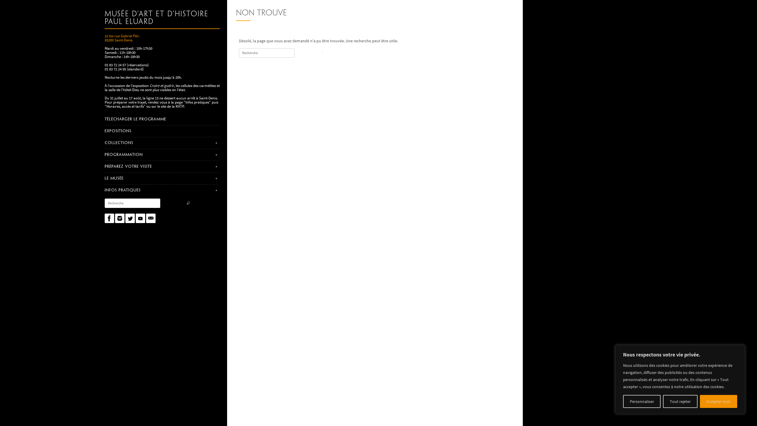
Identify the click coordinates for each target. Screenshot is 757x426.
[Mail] (151, 218)
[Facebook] (109, 218)
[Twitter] (130, 218)
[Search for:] (132, 203)
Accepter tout (718, 401)
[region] (680, 379)
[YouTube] (140, 218)
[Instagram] (119, 218)
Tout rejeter (680, 401)
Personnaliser (642, 401)
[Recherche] (188, 204)
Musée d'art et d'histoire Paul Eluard (156, 18)
